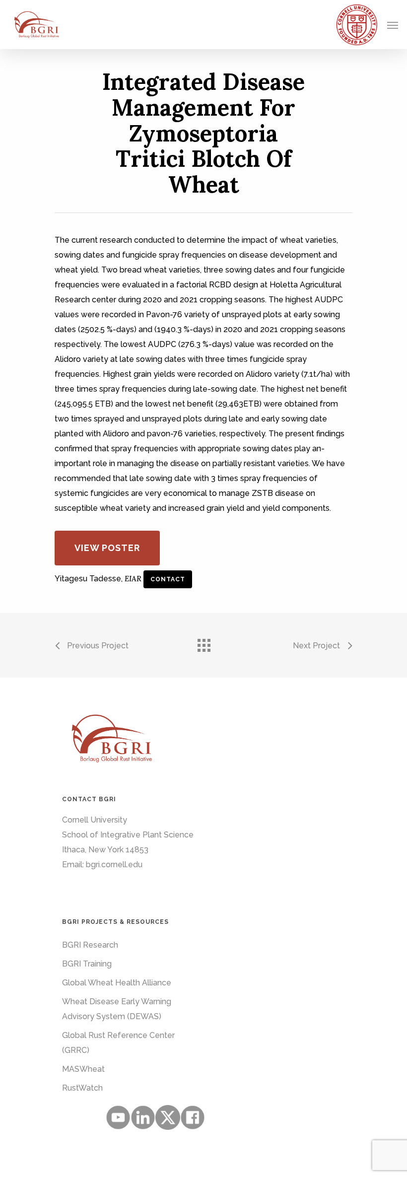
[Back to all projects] (203, 643)
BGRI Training (87, 964)
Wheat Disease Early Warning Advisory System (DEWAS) (116, 1009)
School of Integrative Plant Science (128, 834)
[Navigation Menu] (392, 25)
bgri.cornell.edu (114, 864)
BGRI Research (90, 945)
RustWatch (82, 1088)
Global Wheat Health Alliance (116, 982)
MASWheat (83, 1069)
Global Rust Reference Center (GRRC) (118, 1043)
